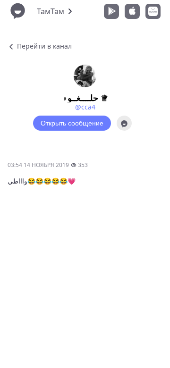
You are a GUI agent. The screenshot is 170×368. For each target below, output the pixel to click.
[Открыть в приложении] (124, 123)
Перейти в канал (43, 46)
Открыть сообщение (72, 123)
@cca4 (85, 106)
